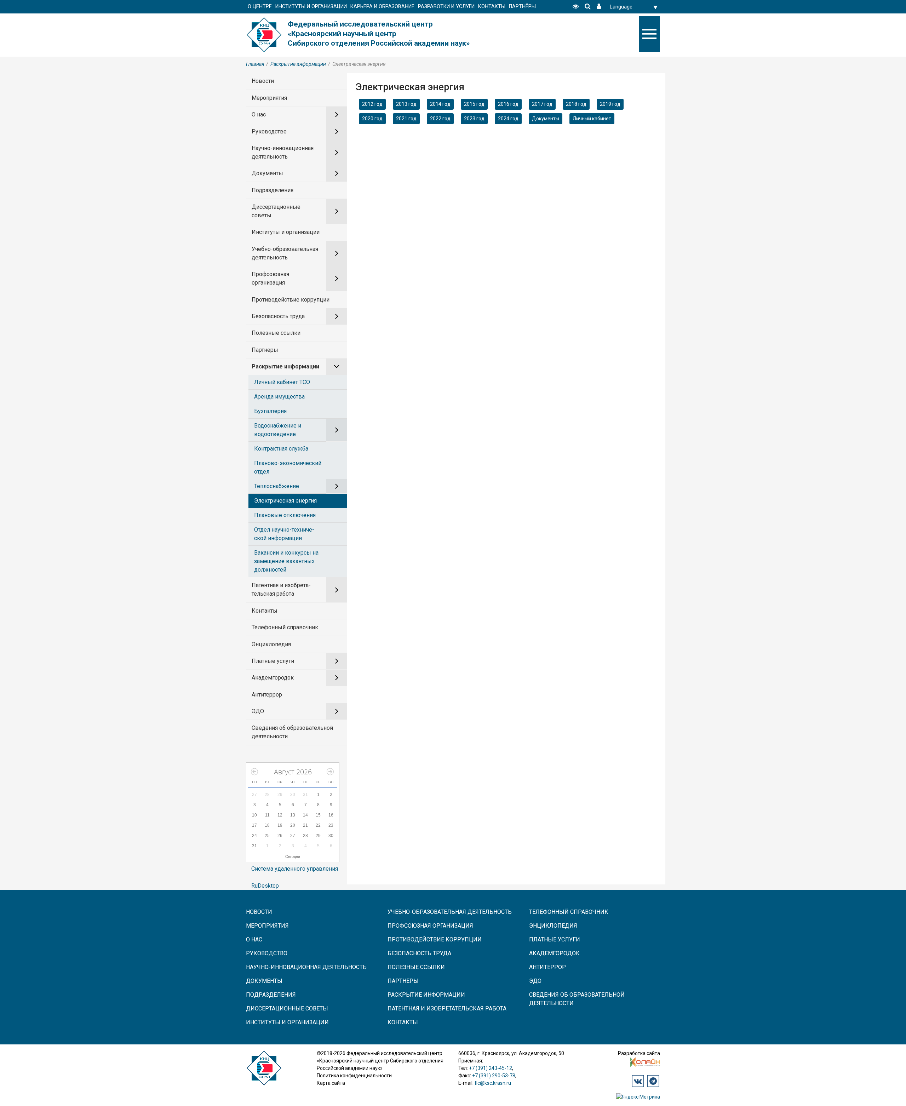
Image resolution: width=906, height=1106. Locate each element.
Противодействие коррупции (290, 299)
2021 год (406, 118)
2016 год (508, 104)
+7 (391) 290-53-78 (493, 1075)
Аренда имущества (279, 396)
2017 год (542, 104)
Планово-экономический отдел (287, 467)
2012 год (372, 104)
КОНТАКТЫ (491, 7)
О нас (259, 114)
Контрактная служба (281, 448)
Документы (267, 173)
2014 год (440, 104)
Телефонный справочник (285, 627)
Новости (263, 81)
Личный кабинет (592, 118)
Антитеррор (267, 694)
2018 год (576, 104)
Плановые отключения (285, 515)
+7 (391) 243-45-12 (490, 1068)
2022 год (440, 118)
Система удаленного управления (294, 868)
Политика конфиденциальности (354, 1075)
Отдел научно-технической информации (284, 533)
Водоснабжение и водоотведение (277, 429)
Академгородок (273, 677)
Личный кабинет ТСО (282, 382)
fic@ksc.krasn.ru (493, 1083)
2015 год (474, 104)
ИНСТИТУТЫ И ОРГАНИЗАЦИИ (311, 7)
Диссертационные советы (276, 211)
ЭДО (258, 711)
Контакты (264, 610)
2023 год (474, 118)
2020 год (372, 118)
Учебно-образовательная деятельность (285, 253)
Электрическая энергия (285, 500)
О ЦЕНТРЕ (260, 7)
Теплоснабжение (276, 486)
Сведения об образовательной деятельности (292, 732)
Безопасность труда (278, 316)
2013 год (406, 104)
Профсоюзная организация (270, 278)
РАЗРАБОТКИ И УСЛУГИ (446, 7)
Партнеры (265, 349)
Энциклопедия (271, 644)
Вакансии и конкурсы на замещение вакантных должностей (286, 561)
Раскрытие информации (298, 64)
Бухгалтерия (270, 411)
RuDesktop (265, 885)
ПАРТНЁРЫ (522, 7)
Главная (255, 64)
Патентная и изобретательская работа (281, 589)
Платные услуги (273, 661)
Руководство (269, 131)
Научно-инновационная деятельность (283, 152)
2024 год (508, 118)
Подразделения (272, 190)
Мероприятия (269, 97)
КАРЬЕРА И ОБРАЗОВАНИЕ (382, 7)
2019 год (610, 104)
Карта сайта (331, 1083)
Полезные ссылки (276, 332)
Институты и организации (286, 232)
